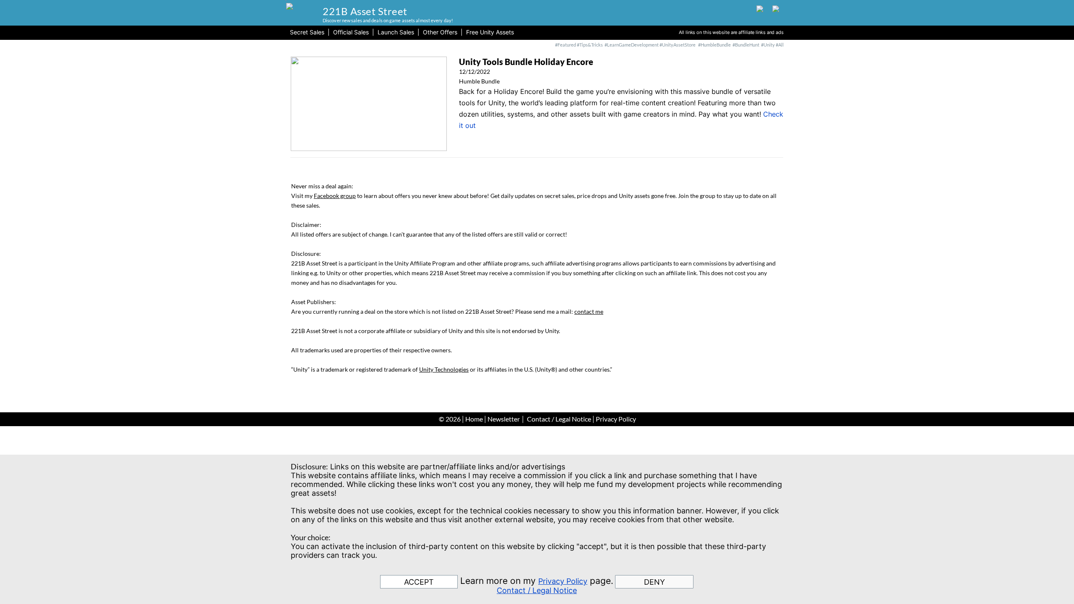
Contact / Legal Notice (559, 419)
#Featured (565, 44)
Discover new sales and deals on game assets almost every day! (388, 20)
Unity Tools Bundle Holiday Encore (526, 62)
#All (780, 44)
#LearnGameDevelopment (632, 44)
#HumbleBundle (714, 44)
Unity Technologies (444, 369)
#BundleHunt (747, 44)
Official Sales (351, 32)
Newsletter (503, 419)
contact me (588, 311)
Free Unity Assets (490, 32)
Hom (472, 419)
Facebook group (335, 195)
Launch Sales (396, 32)
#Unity (768, 44)
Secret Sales (307, 32)
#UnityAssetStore (677, 44)
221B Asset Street (365, 11)
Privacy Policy (616, 419)
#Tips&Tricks (590, 44)
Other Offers (440, 32)
